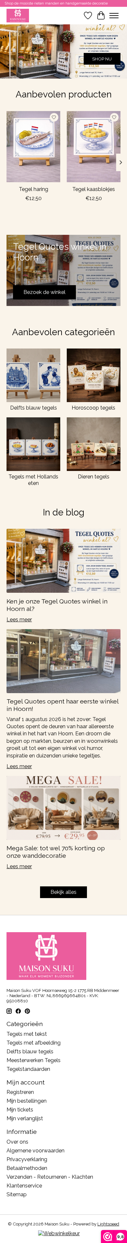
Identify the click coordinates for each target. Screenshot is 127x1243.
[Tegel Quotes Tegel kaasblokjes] (93, 146)
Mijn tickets (20, 1110)
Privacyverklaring (27, 1159)
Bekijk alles (63, 892)
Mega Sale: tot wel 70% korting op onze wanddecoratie (56, 851)
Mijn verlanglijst (25, 1118)
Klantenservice (24, 1186)
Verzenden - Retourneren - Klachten (50, 1177)
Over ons (17, 1142)
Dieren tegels (93, 477)
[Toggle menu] (113, 15)
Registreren (20, 1092)
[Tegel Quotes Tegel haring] (33, 146)
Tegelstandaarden (28, 1069)
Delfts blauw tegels (33, 408)
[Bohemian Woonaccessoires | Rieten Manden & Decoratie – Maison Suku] (18, 15)
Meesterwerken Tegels (34, 1060)
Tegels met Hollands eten (33, 480)
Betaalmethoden (27, 1168)
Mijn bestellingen (27, 1101)
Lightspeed (108, 1223)
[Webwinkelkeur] (59, 1233)
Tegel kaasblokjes (93, 189)
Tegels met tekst (27, 1034)
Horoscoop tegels (93, 408)
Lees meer (19, 619)
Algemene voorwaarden (35, 1151)
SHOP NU (102, 58)
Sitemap (17, 1194)
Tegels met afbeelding (34, 1043)
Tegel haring (33, 189)
